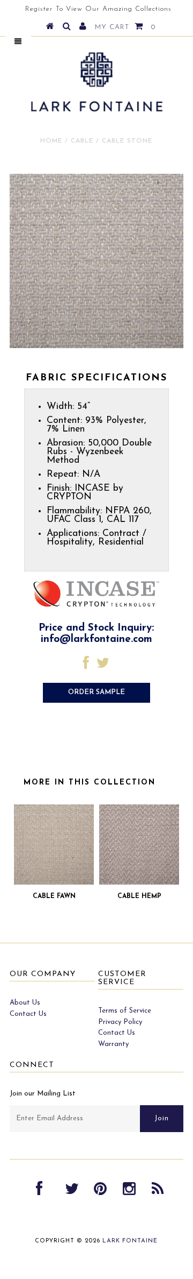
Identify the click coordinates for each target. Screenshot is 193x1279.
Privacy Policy (120, 1022)
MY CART (125, 27)
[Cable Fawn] (54, 882)
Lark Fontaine (130, 1241)
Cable (82, 141)
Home (51, 141)
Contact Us (28, 1014)
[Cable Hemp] (139, 882)
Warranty (113, 1044)
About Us (25, 1002)
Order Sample (96, 692)
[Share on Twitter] (102, 665)
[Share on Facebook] (86, 665)
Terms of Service (124, 1010)
